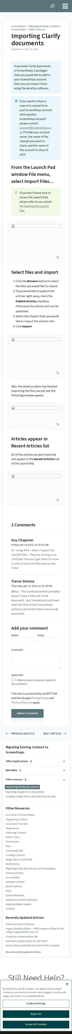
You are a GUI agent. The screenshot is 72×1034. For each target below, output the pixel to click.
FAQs (8, 891)
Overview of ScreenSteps (20, 815)
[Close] (67, 984)
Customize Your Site (17, 824)
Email (40, 635)
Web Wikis (13, 770)
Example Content (15, 882)
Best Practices (14, 886)
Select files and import (34, 272)
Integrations (12, 828)
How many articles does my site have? (27, 941)
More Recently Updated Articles (23, 952)
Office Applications (18, 761)
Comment (17, 650)
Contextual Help (14, 851)
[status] (36, 77)
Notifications (13, 864)
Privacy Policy (40, 698)
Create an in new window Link (22, 936)
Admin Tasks (13, 837)
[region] (36, 1005)
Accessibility (13, 877)
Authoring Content (16, 833)
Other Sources (37, 29)
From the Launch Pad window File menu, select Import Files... (33, 174)
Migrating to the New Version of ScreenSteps (31, 869)
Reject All (36, 1014)
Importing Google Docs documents (25, 792)
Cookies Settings (36, 1003)
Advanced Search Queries (20, 924)
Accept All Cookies (35, 1024)
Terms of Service (21, 703)
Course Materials (15, 895)
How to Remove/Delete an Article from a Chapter (33, 945)
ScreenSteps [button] (12, 2)
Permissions (12, 842)
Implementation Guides (18, 904)
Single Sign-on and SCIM (19, 859)
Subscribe (17, 675)
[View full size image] (36, 242)
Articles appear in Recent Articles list (30, 442)
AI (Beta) (10, 909)
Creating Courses (15, 855)
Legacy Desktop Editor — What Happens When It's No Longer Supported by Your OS (35, 930)
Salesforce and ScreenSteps (22, 900)
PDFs (8, 846)
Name (14, 635)
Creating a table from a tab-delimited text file (31, 796)
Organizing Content (16, 819)
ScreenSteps (18, 26)
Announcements (15, 873)
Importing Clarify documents (35, 39)
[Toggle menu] (65, 6)
